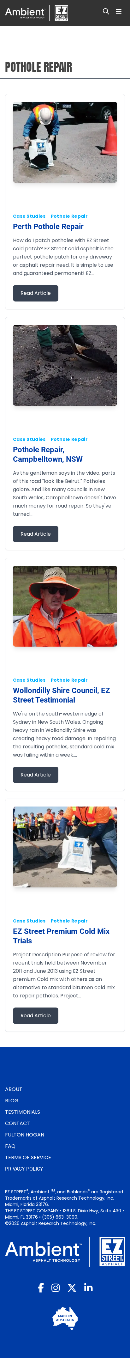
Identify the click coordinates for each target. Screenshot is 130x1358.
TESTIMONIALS (22, 1112)
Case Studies (29, 216)
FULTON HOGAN (24, 1134)
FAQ (10, 1146)
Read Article (36, 293)
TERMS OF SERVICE (28, 1157)
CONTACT (17, 1123)
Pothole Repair (69, 216)
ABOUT (13, 1089)
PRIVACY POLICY (24, 1169)
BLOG (12, 1100)
